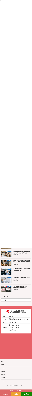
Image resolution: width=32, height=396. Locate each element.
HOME (2, 361)
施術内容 (3, 371)
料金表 (2, 364)
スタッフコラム (4, 381)
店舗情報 (3, 377)
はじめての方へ (4, 368)
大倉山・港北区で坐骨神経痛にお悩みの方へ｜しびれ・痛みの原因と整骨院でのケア (21, 262)
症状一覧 (3, 374)
